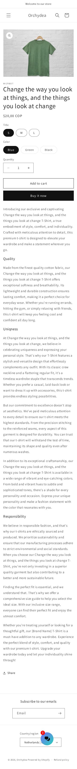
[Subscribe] (60, 713)
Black (51, 151)
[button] (8, 15)
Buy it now (38, 196)
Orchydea (22, 759)
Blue (11, 150)
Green (31, 151)
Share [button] (11, 673)
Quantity (8, 159)
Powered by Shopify (39, 759)
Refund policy (61, 759)
